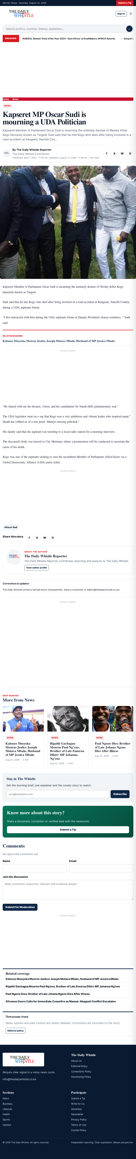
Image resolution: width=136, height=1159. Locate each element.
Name (6, 861)
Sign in (121, 13)
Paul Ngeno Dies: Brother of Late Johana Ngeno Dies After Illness (113, 747)
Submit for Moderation (20, 907)
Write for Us (78, 1103)
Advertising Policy (81, 1076)
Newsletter (77, 1114)
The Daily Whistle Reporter (34, 149)
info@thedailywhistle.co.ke (19, 1079)
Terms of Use (78, 1124)
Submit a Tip (124, 3)
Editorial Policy (79, 1066)
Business (8, 1103)
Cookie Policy (78, 1130)
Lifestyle (7, 1109)
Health (6, 1114)
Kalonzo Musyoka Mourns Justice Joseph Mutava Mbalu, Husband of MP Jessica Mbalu (59, 341)
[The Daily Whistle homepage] (56, 13)
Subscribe (120, 794)
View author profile (36, 567)
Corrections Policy (81, 1071)
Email (72, 861)
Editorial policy (15, 1030)
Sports (6, 1119)
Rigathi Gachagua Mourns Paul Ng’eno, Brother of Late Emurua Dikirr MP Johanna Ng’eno (67, 751)
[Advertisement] (68, 67)
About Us (76, 1060)
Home (6, 99)
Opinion (7, 1124)
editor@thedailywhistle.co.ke (103, 589)
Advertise (76, 1109)
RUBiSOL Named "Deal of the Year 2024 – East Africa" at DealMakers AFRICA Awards (57, 38)
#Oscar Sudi (10, 527)
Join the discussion (15, 876)
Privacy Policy (79, 1119)
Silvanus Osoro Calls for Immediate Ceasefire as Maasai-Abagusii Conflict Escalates (61, 1001)
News (15, 99)
